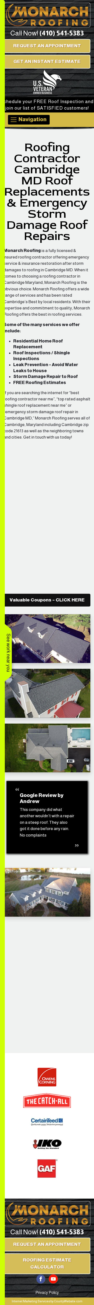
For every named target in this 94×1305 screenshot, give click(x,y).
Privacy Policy (47, 1293)
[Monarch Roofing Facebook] (41, 1279)
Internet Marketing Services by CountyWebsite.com (47, 1301)
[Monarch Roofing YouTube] (53, 1279)
